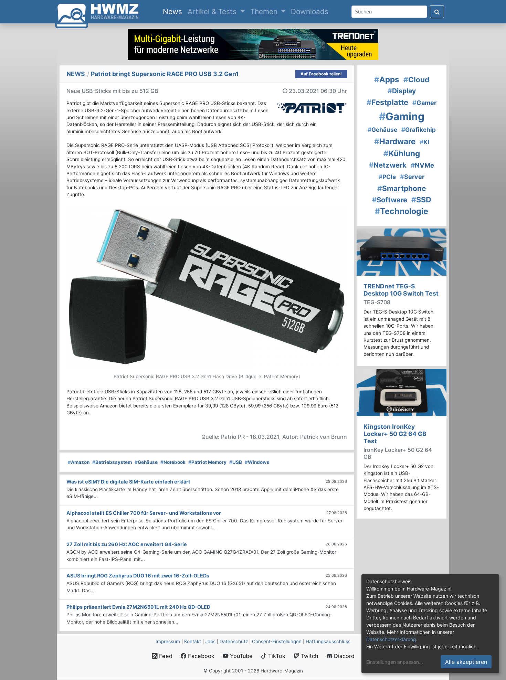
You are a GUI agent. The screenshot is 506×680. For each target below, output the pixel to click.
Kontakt (192, 641)
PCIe (387, 176)
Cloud (416, 79)
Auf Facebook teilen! (321, 73)
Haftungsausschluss (328, 641)
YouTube (240, 655)
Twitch (308, 655)
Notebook (173, 462)
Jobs (210, 641)
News (174, 11)
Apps (386, 79)
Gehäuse (146, 462)
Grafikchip (418, 129)
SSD (421, 199)
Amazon (78, 462)
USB (235, 462)
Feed (164, 655)
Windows (257, 462)
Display (402, 91)
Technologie (401, 211)
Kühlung (401, 153)
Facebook (200, 655)
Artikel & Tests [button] (213, 11)
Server (412, 176)
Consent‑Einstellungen (277, 641)
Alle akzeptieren (466, 661)
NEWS (75, 73)
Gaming (401, 116)
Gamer (424, 102)
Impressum (168, 641)
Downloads (309, 11)
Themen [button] (265, 11)
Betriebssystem (112, 462)
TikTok (275, 655)
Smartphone (401, 188)
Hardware (394, 141)
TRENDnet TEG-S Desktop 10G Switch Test (401, 290)
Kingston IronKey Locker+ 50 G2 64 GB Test (394, 434)
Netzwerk (388, 165)
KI (424, 142)
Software (389, 199)
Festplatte (387, 102)
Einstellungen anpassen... (394, 662)
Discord (343, 655)
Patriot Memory (207, 462)
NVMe (422, 165)
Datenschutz (234, 641)
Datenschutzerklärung (391, 639)
